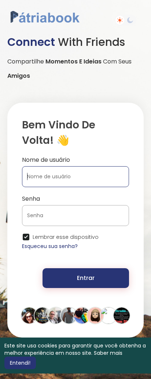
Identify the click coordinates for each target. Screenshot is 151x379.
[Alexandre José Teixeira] (69, 315)
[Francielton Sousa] (42, 315)
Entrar (86, 278)
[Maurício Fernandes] (82, 315)
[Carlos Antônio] (108, 315)
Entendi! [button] (20, 363)
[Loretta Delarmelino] (29, 315)
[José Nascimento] (122, 315)
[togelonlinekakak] (95, 315)
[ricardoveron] (56, 315)
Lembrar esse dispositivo (66, 237)
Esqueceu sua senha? (50, 246)
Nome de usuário (46, 160)
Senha (31, 198)
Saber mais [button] (108, 353)
